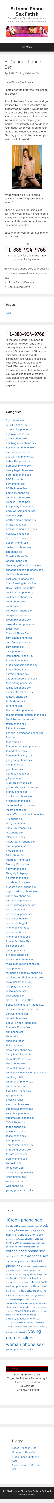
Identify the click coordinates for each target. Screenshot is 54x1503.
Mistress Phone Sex (18, 859)
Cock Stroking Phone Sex (21, 583)
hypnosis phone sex (18, 800)
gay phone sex (15, 764)
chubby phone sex (17, 574)
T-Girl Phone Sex (16, 1122)
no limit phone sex (17, 877)
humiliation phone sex (19, 796)
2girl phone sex (15, 420)
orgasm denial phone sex (21, 886)
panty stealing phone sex (29, 1307)
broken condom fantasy (15, 1239)
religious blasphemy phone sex (24, 972)
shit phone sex (15, 1031)
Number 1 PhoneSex (24, 1452)
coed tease (13, 606)
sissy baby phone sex (19, 1049)
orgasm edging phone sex (21, 891)
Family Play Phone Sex (19, 692)
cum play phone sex (32, 1256)
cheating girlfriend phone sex (23, 565)
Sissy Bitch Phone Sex (19, 1054)
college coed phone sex (25, 1251)
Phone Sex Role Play (18, 941)
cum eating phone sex (19, 637)
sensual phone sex (17, 1013)
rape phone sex (15, 968)
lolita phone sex (15, 837)
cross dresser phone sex (21, 624)
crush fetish (13, 628)
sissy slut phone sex (18, 1068)
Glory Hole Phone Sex (19, 782)
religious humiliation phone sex (24, 977)
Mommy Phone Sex (17, 864)
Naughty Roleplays (17, 873)
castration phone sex (18, 547)
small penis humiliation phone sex (26, 1072)
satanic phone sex (25, 1310)
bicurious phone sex (20, 268)
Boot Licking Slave (19, 286)
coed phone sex (15, 601)
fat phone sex (14, 705)
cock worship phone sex (29, 1247)
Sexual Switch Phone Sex (21, 1022)
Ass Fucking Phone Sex (20, 447)
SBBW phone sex (16, 991)
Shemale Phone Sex (18, 1027)
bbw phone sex (15, 483)
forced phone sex (16, 751)
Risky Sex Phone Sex (18, 981)
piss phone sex (15, 945)
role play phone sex (17, 986)
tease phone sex (16, 1135)
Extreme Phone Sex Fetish (27, 11)
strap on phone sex (17, 1104)
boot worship (14, 515)
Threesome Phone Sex (19, 1145)
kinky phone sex (15, 823)
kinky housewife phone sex (17, 1300)
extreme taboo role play (17, 1274)
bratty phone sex (16, 524)
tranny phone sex (16, 1158)
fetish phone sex (16, 723)
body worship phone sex (21, 510)
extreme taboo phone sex (21, 678)
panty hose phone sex (19, 900)
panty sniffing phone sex (21, 905)
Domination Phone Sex (19, 655)
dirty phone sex (15, 651)
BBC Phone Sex (15, 479)
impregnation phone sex (20, 805)
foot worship (13, 742)
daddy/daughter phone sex (34, 1266)
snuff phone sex (15, 1086)
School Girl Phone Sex (19, 1000)
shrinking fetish (15, 1040)
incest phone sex (16, 809)
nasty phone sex (16, 868)
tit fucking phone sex (18, 1149)
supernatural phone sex (20, 1117)
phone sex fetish (16, 932)
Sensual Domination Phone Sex (25, 1004)
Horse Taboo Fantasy (21, 282)
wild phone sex (15, 1185)
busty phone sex (16, 538)
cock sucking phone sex (20, 592)
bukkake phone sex (17, 533)
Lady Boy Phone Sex (18, 827)
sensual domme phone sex (22, 1009)
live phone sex (14, 832)
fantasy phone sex (17, 696)
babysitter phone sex (19, 461)
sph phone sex (15, 1095)
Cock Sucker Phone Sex (20, 588)
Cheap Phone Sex (16, 560)
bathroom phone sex (18, 474)
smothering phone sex (19, 1081)
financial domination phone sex (25, 732)
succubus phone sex (18, 1113)
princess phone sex (17, 954)
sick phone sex (15, 1045)
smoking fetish (15, 1077)
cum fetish (11, 1256)
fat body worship (16, 701)
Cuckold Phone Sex (17, 633)
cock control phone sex (20, 578)
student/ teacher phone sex (23, 1318)
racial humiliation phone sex (22, 963)
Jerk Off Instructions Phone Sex (25, 814)
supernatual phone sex (15, 1322)
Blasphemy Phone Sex (19, 506)
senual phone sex (16, 1018)
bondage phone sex (30, 1234)
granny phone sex (16, 791)
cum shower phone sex (17, 1261)
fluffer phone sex (24, 1282)
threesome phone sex (35, 1322)
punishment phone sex (19, 959)
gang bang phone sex (19, 760)
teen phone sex (15, 1140)
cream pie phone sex (18, 619)
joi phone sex (40, 1296)
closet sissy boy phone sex (32, 1243)
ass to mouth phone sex (30, 1226)
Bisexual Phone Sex (18, 501)
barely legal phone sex (19, 470)
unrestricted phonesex (19, 1172)
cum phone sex (15, 646)
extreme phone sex (17, 674)
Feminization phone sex (20, 719)
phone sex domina (17, 918)
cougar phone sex (16, 615)
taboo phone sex (16, 1126)
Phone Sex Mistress (18, 936)
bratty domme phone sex (21, 520)
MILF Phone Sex (16, 855)
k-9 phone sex (14, 818)
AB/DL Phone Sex (16, 424)
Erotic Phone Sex (16, 669)
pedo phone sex (15, 909)
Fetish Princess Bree (24, 1447)
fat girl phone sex (20, 1278)
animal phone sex (16, 438)
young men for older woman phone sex (25, 1338)
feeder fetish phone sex (20, 710)
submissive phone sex (19, 1108)
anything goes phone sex (21, 443)
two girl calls (13, 1163)
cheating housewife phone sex (24, 569)
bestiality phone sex (18, 492)
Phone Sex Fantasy (17, 927)
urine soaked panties (31, 1326)
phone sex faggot (16, 923)
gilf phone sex (14, 778)
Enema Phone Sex (17, 660)
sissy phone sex (15, 1063)
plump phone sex (16, 950)
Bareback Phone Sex (18, 465)
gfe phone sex (14, 769)
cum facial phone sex (19, 642)
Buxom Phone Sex (17, 542)
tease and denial (16, 1131)
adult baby (13, 1225)
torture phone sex (16, 1154)
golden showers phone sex (22, 787)
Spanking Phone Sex (18, 1090)
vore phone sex (15, 1181)
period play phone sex (19, 914)
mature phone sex (17, 846)
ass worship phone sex (20, 456)
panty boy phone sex (18, 895)
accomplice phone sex (19, 429)
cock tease (11, 1246)
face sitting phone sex (19, 683)
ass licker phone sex (18, 452)
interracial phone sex (23, 1295)
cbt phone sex (14, 551)
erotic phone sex (32, 1270)
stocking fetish (15, 1099)
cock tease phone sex (19, 597)
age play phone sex (17, 434)
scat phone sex (15, 995)
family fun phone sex (18, 687)
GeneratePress (27, 1494)
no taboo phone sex (18, 882)
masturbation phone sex (20, 841)
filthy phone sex (15, 728)
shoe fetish (12, 1036)
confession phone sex (19, 610)
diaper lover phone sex (14, 1271)
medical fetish (14, 850)
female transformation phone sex (26, 714)
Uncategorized (15, 1167)
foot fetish (12, 737)
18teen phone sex (24, 1220)
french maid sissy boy (19, 755)
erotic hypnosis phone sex (21, 664)
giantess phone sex (17, 773)
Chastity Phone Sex (18, 556)
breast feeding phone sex (21, 529)
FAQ (8, 313)
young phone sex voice (20, 1190)
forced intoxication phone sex (24, 746)
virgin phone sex (16, 1176)
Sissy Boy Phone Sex (18, 1059)
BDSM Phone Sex (16, 488)
